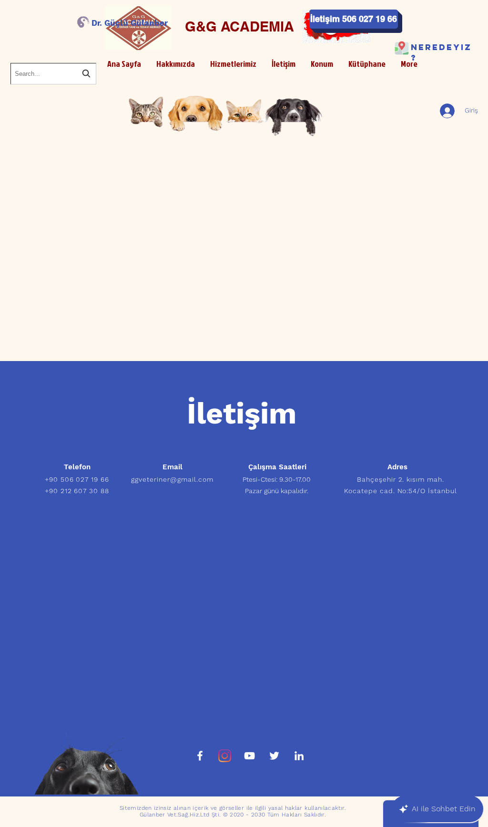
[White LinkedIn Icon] (299, 755)
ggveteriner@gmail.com (172, 479)
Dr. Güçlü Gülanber (130, 23)
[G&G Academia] (199, 755)
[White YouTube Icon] (249, 755)
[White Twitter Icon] (274, 755)
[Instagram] (224, 755)
